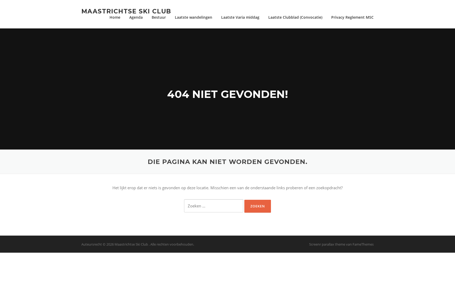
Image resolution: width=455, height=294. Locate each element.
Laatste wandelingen (193, 17)
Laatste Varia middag (240, 17)
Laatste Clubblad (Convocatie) (295, 17)
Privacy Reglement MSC (352, 17)
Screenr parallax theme (327, 244)
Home (115, 17)
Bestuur (159, 17)
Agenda (136, 17)
